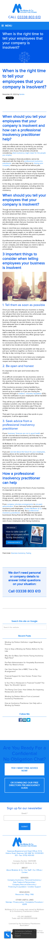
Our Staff (27, 870)
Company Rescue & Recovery (24, 884)
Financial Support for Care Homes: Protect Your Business (23, 677)
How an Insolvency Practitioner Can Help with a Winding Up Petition (23, 704)
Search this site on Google (24, 621)
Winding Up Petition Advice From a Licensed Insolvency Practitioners (22, 697)
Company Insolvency (16, 880)
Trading (28, 553)
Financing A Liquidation (17, 887)
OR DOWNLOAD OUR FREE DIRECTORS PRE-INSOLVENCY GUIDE (24, 785)
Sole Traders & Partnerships (24, 882)
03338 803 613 (29, 17)
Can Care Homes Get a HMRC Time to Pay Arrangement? (21, 670)
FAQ (32, 894)
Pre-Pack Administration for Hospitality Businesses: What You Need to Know (24, 663)
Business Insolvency (18, 553)
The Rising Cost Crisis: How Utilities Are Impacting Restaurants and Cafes (24, 691)
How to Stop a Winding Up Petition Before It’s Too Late (24, 650)
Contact (25, 872)
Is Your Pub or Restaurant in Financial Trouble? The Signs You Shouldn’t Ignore (24, 684)
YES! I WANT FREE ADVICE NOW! (24, 769)
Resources (19, 894)
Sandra (21, 94)
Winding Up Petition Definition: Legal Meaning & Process (23, 643)
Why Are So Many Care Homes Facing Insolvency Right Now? (24, 657)
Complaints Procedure (34, 902)
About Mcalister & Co (14, 870)
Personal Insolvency (33, 880)
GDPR (24, 904)
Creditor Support (34, 887)
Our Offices (37, 870)
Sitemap (9, 902)
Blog (27, 894)
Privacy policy (18, 902)
